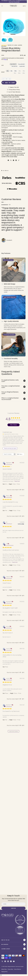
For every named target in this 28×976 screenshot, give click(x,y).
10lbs (15, 71)
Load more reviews (13, 731)
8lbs (12, 71)
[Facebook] (8, 160)
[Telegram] (13, 160)
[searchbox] (8, 454)
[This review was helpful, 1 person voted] (20, 672)
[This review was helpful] (20, 516)
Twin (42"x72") (15, 66)
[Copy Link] (18, 160)
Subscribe (13, 908)
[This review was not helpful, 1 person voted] (22, 537)
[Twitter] (11, 160)
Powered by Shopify (19, 966)
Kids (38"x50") (13, 64)
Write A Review (13, 424)
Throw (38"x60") (21, 64)
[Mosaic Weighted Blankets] (13, 6)
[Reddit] (16, 160)
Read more (17, 481)
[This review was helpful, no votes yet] (20, 489)
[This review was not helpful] (22, 489)
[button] (2, 6)
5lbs (8, 71)
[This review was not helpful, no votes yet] (22, 516)
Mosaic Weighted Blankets (10, 966)
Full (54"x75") (22, 66)
